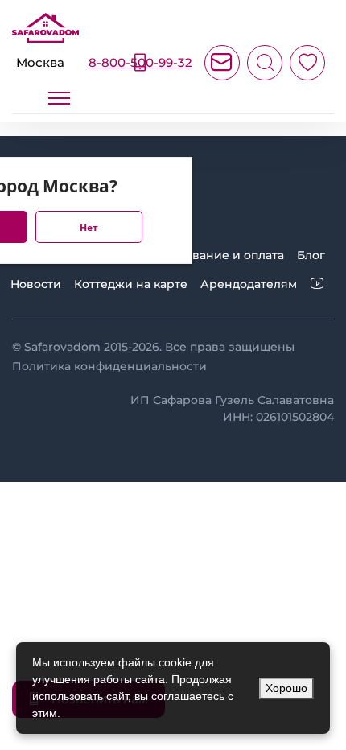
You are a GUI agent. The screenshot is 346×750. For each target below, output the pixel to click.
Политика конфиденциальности (109, 366)
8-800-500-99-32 (140, 62)
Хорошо (286, 688)
